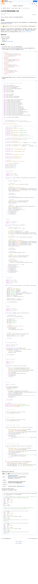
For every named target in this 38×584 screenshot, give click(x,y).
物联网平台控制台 (13, 476)
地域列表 (18, 478)
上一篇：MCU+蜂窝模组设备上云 (6, 538)
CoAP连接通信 (9, 23)
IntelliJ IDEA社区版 (10, 41)
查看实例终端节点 (21, 486)
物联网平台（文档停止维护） (7, 8)
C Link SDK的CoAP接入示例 (26, 31)
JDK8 (6, 39)
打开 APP (35, 1)
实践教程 (13, 8)
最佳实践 (16, 8)
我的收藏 (35, 14)
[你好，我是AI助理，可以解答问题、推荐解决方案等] (32, 4)
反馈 (20, 543)
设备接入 (19, 8)
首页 (1, 8)
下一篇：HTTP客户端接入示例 (32, 538)
